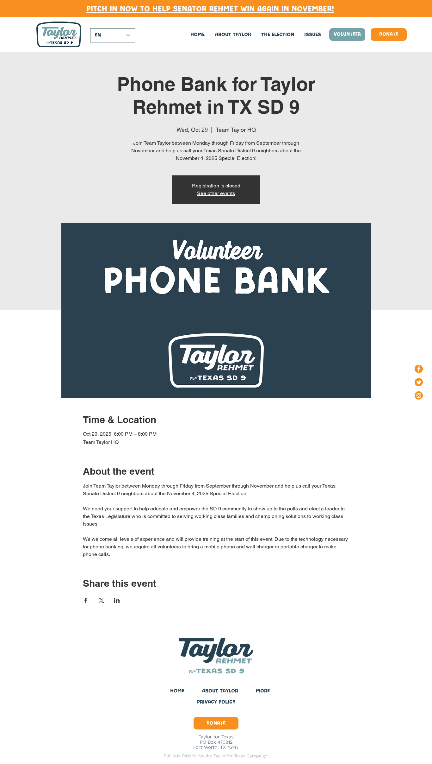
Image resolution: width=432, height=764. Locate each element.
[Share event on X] (101, 600)
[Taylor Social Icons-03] (419, 382)
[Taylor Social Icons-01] (419, 395)
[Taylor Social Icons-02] (419, 369)
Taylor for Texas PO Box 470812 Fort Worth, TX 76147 (216, 742)
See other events (216, 193)
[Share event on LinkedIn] (117, 600)
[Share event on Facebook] (86, 600)
